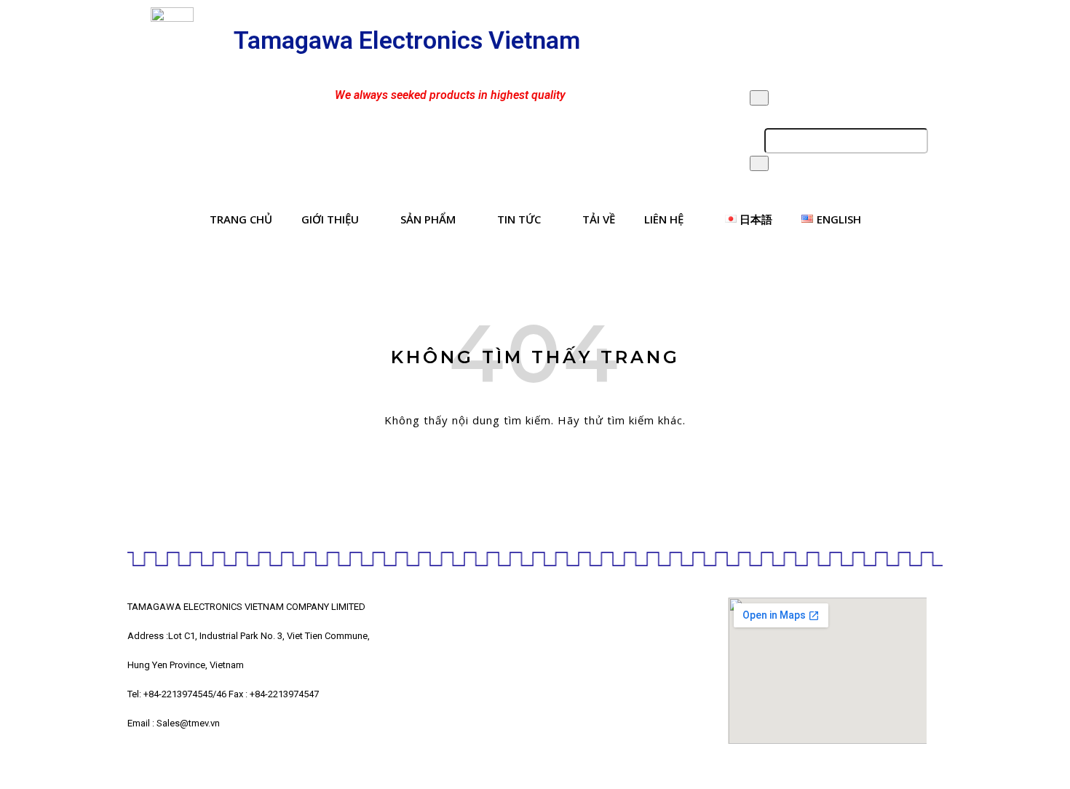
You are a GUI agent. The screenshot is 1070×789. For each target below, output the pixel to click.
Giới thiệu (330, 219)
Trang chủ (241, 219)
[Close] (759, 163)
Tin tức (519, 219)
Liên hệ (663, 219)
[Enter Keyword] (759, 98)
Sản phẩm (428, 219)
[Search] (915, 141)
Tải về (598, 219)
